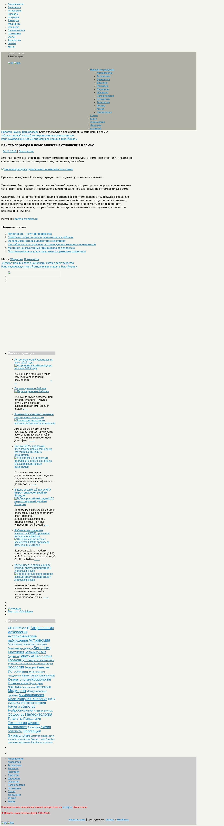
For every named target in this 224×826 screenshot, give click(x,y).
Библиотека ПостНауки (35, 644)
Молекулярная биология (27, 699)
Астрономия (14, 10)
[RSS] (17, 63)
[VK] (10, 63)
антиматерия (24, 739)
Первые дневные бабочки (30, 388)
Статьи (11, 37)
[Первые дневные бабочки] (31, 391)
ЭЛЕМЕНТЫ (15, 731)
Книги (93, 119)
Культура (36, 683)
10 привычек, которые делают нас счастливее (36, 241)
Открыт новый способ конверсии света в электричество (37, 135)
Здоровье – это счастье (20, 663)
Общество (13, 27)
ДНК (24, 660)
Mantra (110, 819)
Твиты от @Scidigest (20, 611)
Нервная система (43, 710)
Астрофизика (15, 644)
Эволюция (32, 731)
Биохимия (16, 652)
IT (28, 628)
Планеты (15, 719)
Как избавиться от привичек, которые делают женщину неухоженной (52, 244)
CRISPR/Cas (17, 628)
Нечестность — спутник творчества (30, 234)
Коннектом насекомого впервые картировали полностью (34, 416)
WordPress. (123, 819)
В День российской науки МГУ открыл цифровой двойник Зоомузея (32, 492)
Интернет (43, 667)
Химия (11, 47)
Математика (43, 686)
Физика (12, 43)
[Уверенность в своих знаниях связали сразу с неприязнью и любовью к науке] (34, 579)
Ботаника (32, 652)
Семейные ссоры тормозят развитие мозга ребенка (40, 237)
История (14, 671)
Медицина (14, 24)
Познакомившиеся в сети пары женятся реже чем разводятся (47, 251)
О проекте (95, 128)
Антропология (15, 4)
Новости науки (16, 53)
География (13, 17)
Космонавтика (18, 683)
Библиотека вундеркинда (20, 648)
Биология (13, 14)
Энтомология (104, 112)
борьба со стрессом (42, 742)
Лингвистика (28, 687)
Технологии (14, 40)
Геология (15, 660)
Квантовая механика (38, 675)
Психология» (30, 132)
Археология (14, 7)
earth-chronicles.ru (26, 219)
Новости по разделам (102, 69)
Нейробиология (20, 710)
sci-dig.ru (67, 807)
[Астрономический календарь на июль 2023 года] (34, 368)
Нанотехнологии (33, 702)
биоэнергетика (38, 739)
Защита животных (40, 660)
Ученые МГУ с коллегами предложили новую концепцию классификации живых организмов (33, 450)
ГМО (42, 652)
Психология (14, 33)
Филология (34, 727)
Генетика (26, 656)
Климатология (19, 679)
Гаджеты (13, 656)
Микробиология (31, 695)
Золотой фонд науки (42, 663)
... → (25, 408)
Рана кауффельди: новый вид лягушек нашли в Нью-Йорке (39, 139)
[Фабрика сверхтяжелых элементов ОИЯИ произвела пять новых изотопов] (34, 545)
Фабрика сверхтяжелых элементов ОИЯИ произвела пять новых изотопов (32, 533)
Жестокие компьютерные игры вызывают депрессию (41, 248)
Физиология (17, 727)
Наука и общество (21, 706)
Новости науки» (11, 132)
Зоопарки (30, 667)
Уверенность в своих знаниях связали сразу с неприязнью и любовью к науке (32, 568)
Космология (41, 679)
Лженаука (13, 20)
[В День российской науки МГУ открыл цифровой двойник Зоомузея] (34, 504)
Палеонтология (16, 30)
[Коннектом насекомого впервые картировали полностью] (34, 423)
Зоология (16, 667)
